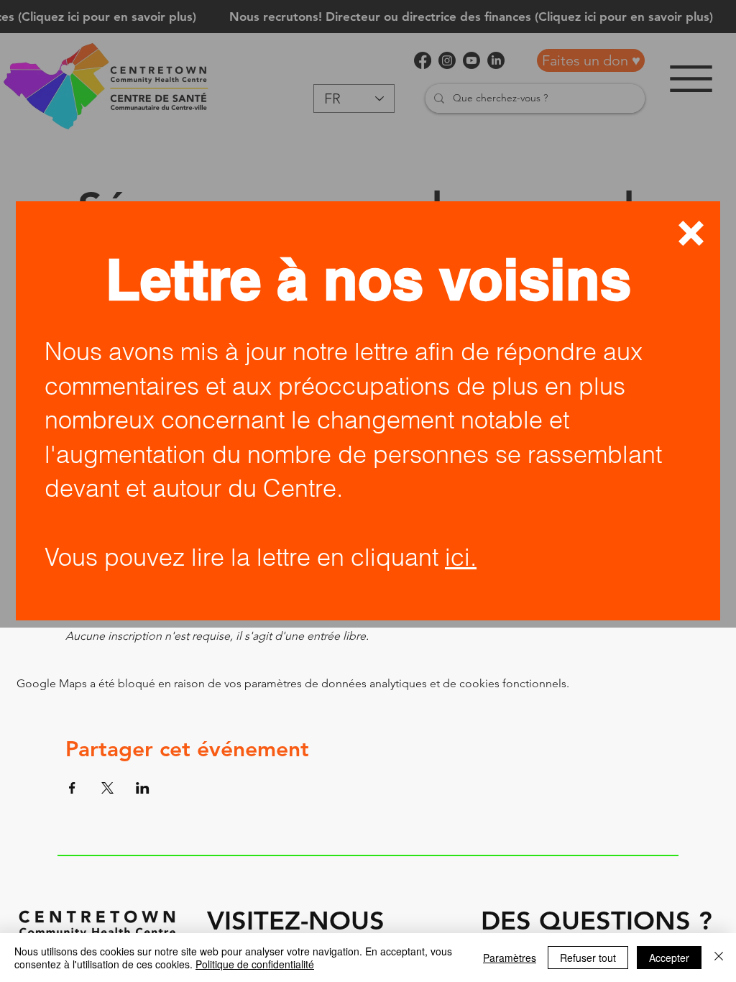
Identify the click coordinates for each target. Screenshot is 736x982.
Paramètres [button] (509, 957)
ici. (461, 557)
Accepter (669, 957)
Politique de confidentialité (255, 964)
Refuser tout (588, 957)
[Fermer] (718, 957)
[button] (691, 233)
